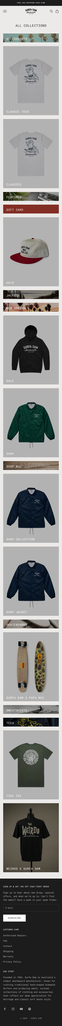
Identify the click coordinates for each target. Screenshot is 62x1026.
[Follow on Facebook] (4, 1009)
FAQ (5, 940)
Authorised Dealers (14, 935)
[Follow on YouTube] (21, 1009)
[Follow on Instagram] (13, 1009)
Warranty (8, 956)
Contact (7, 945)
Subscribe (14, 917)
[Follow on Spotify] (29, 1009)
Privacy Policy (12, 961)
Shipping (8, 951)
